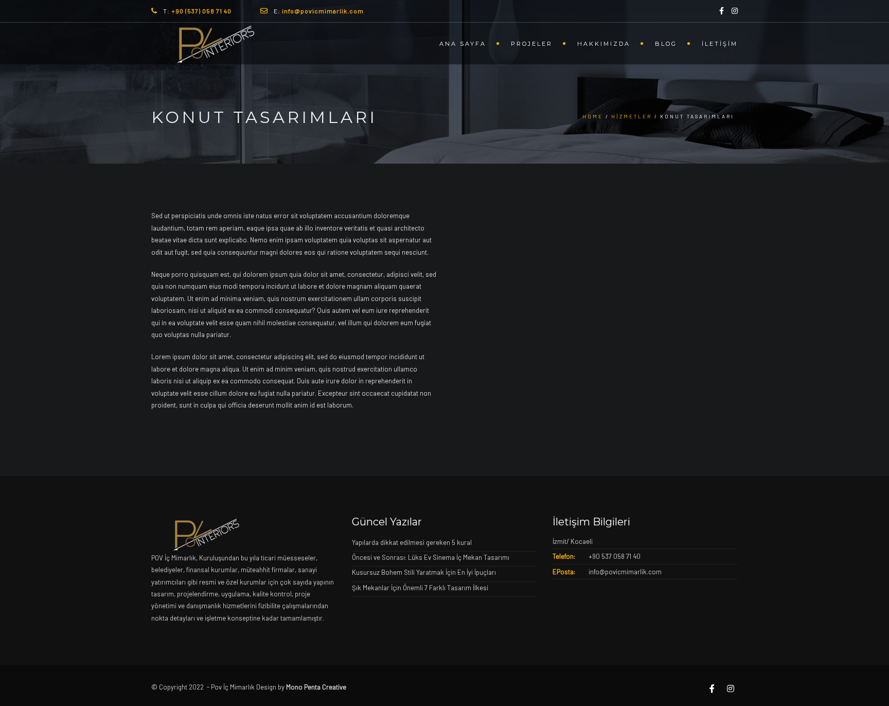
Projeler (532, 43)
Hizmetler (631, 116)
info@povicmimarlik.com (625, 572)
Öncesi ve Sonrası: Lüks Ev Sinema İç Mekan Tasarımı (430, 557)
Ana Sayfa (462, 43)
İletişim (720, 43)
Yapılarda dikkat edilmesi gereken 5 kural (412, 542)
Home (592, 116)
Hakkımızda (603, 43)
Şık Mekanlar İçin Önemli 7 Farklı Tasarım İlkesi (420, 588)
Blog (666, 43)
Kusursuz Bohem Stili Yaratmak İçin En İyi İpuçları (424, 572)
